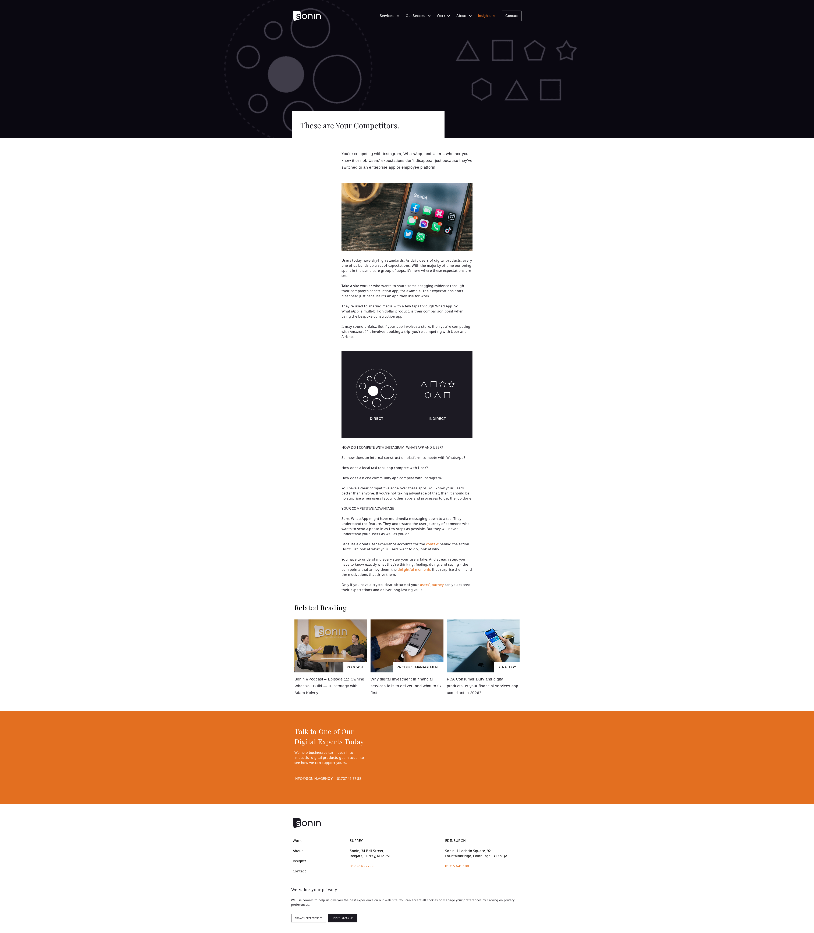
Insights (484, 16)
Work (441, 16)
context (432, 544)
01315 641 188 (457, 866)
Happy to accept (343, 918)
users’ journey (432, 584)
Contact (511, 16)
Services (387, 16)
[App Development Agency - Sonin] (307, 16)
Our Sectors (416, 16)
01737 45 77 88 (349, 778)
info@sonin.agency (313, 778)
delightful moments (414, 569)
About (461, 16)
